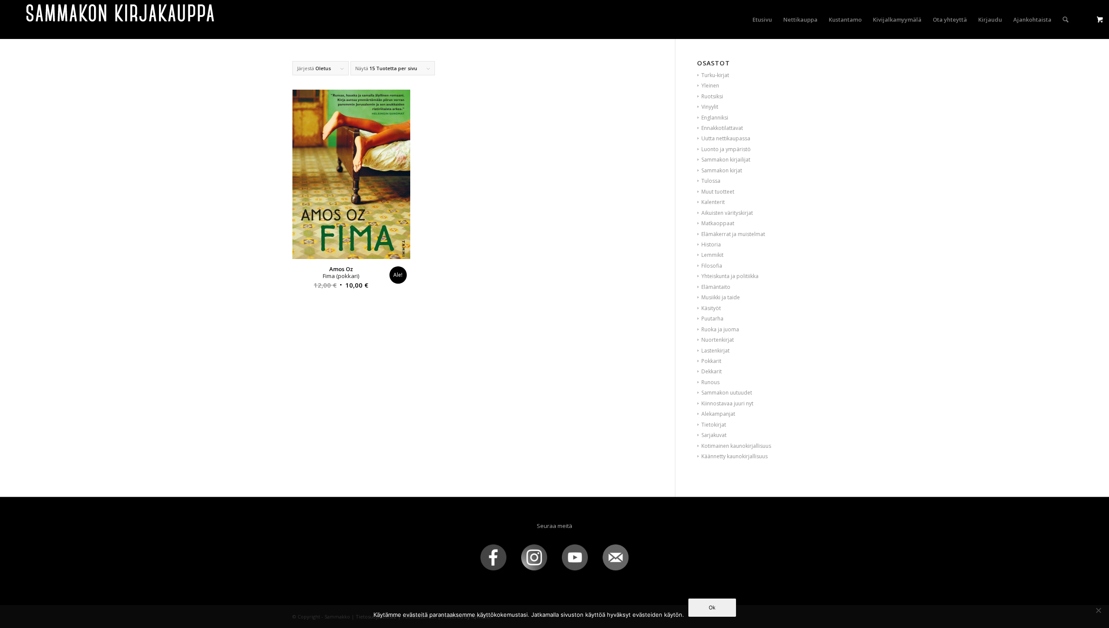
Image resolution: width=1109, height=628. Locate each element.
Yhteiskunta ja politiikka (730, 276)
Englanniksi (714, 117)
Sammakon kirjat (721, 170)
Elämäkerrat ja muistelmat (733, 234)
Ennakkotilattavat (722, 128)
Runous (710, 382)
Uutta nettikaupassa (725, 138)
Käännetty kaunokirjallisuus (734, 456)
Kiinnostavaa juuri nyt (727, 403)
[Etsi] (1065, 19)
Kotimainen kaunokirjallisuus (736, 446)
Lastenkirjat (715, 350)
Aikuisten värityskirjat (727, 213)
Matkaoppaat (717, 223)
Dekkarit (711, 371)
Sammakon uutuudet (726, 392)
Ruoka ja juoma (720, 329)
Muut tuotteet (717, 191)
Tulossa (710, 181)
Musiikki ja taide (720, 297)
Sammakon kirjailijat (725, 159)
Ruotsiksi (712, 96)
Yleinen (710, 85)
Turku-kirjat (715, 75)
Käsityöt (711, 308)
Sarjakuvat (713, 435)
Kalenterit (713, 202)
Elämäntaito (715, 287)
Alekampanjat (718, 414)
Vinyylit (709, 106)
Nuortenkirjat (717, 339)
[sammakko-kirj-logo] (121, 19)
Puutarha (712, 318)
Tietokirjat (713, 424)
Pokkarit (711, 361)
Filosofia (711, 265)
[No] (1098, 610)
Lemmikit (712, 255)
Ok (712, 607)
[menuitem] (762, 19)
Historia (711, 244)
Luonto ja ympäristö (726, 149)
